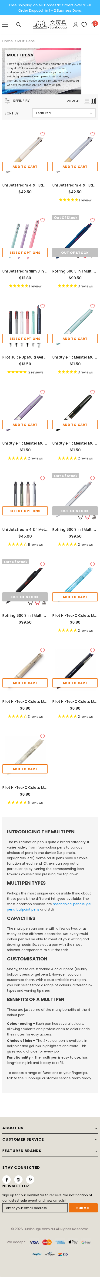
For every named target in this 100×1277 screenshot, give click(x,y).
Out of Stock (75, 252)
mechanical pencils (69, 904)
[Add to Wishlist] (42, 134)
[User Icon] (75, 24)
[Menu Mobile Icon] (5, 25)
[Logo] (50, 24)
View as (73, 101)
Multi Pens (26, 40)
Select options (25, 252)
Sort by (11, 113)
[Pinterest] (30, 1179)
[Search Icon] (18, 24)
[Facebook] (6, 1179)
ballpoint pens (28, 909)
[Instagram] (18, 1179)
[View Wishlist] (82, 24)
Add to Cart (25, 166)
